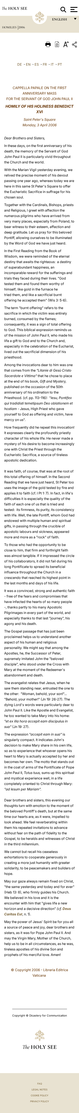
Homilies (9, 27)
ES (37, 64)
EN (28, 64)
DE (19, 64)
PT (60, 64)
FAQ (39, 1083)
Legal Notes (39, 1089)
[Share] (75, 45)
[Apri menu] (73, 9)
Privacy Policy (39, 1101)
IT (52, 64)
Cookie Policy (39, 1095)
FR (45, 64)
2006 (22, 27)
